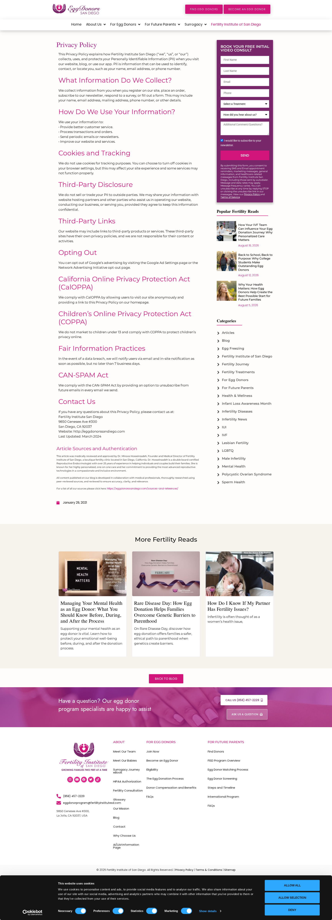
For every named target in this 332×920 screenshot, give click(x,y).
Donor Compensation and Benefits (171, 788)
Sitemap (230, 870)
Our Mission (121, 808)
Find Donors (216, 751)
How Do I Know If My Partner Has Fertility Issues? (239, 606)
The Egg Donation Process (165, 779)
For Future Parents (160, 24)
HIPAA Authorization (127, 781)
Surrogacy (194, 24)
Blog (116, 818)
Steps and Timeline (221, 788)
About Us (94, 24)
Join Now (152, 751)
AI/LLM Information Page (126, 846)
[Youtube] (77, 779)
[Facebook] (84, 779)
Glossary (119, 799)
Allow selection (292, 897)
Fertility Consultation (128, 790)
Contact (119, 827)
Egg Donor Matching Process (228, 769)
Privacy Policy (252, 194)
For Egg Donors (123, 24)
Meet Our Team (124, 751)
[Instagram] (70, 779)
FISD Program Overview (224, 760)
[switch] (118, 911)
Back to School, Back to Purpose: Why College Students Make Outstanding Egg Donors (255, 262)
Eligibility (152, 769)
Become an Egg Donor (162, 760)
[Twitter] (91, 779)
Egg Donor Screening (222, 779)
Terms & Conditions (208, 870)
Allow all (292, 885)
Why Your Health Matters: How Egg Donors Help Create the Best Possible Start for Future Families (255, 292)
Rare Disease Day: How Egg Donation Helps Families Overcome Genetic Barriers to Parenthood (164, 612)
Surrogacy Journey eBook (126, 770)
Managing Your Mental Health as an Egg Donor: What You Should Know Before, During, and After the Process (91, 612)
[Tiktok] (98, 779)
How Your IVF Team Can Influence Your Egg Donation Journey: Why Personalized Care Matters (255, 232)
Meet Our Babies (125, 760)
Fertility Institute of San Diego (236, 24)
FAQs (150, 797)
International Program (223, 797)
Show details (208, 911)
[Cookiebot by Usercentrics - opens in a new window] (32, 912)
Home (76, 24)
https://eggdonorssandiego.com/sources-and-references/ (142, 488)
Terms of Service (230, 197)
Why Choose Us (124, 836)
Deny (292, 910)
